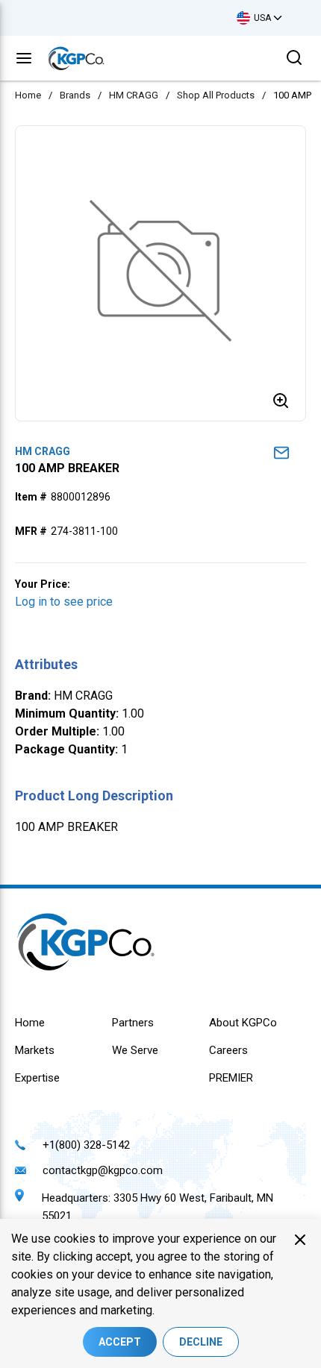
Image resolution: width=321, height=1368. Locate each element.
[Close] (300, 1240)
